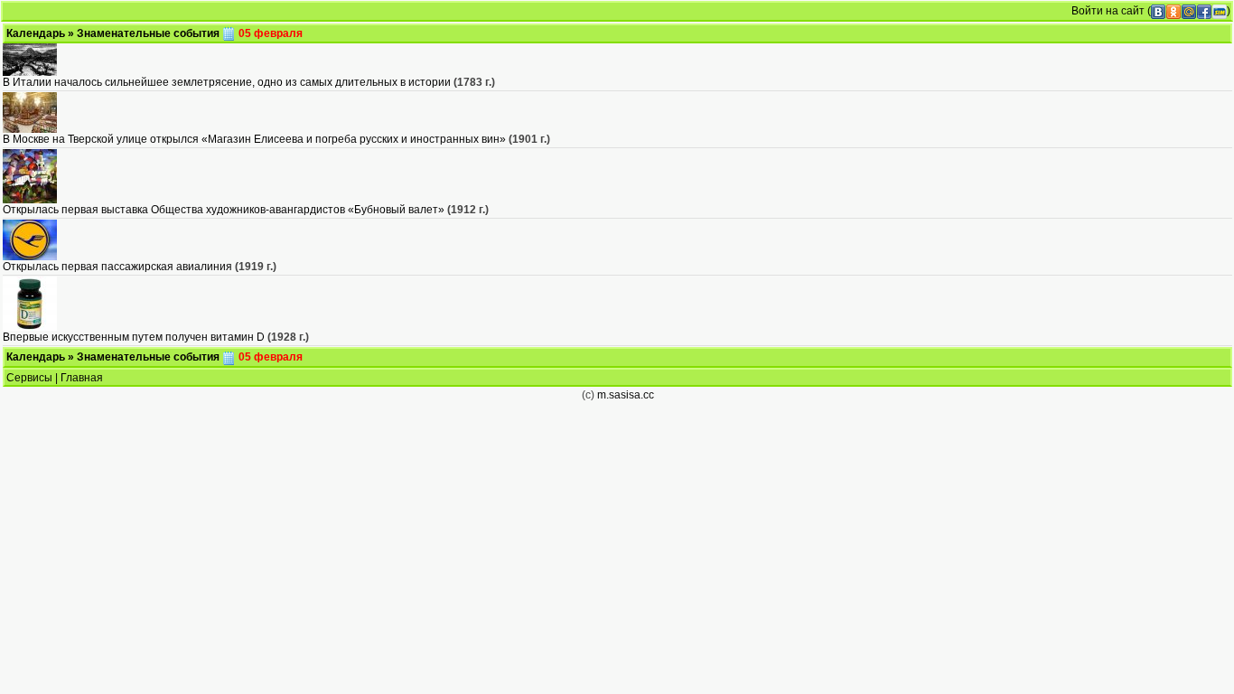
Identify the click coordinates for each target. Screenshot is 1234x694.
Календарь (35, 33)
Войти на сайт (1108, 11)
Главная (82, 377)
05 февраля (269, 33)
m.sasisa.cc (625, 395)
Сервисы (29, 377)
